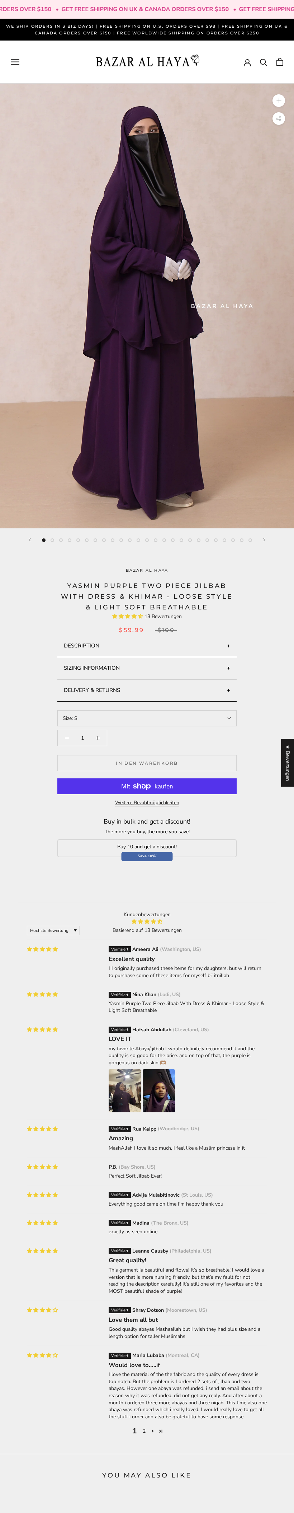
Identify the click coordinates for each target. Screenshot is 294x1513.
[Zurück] (30, 539)
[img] (42, 949)
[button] (128, 616)
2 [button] (144, 1431)
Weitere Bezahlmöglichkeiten (147, 802)
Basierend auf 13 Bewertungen (147, 930)
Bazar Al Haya (147, 570)
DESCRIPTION (81, 645)
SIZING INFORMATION (92, 667)
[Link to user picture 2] (159, 1090)
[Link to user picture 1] (125, 1090)
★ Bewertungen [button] (287, 763)
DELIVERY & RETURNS (92, 690)
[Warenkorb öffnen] (279, 62)
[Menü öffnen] (15, 62)
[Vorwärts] (264, 539)
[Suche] (263, 62)
